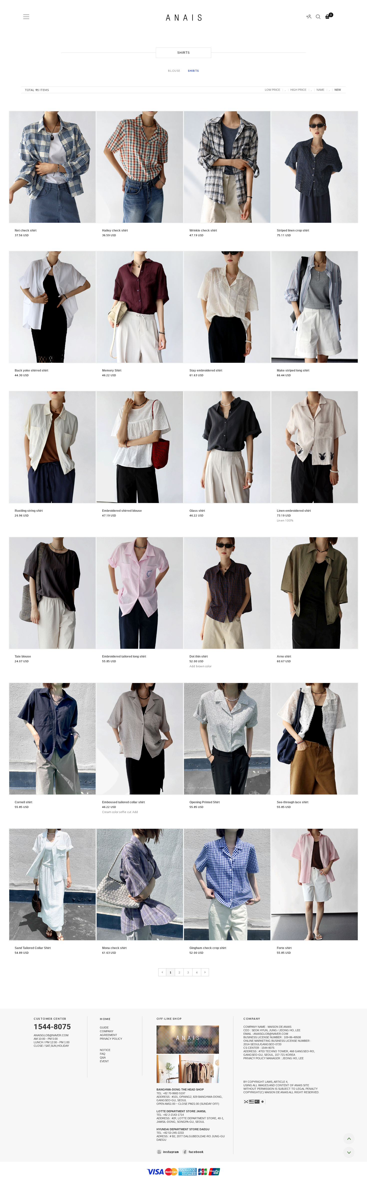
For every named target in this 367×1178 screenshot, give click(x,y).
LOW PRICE (272, 89)
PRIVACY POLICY (111, 1038)
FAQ (102, 1053)
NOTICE (105, 1050)
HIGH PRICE (298, 89)
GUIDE (104, 1027)
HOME (105, 1019)
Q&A (103, 1057)
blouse (174, 70)
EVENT (104, 1061)
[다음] (205, 972)
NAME (320, 89)
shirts (193, 70)
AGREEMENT (108, 1035)
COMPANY (106, 1031)
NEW (338, 89)
